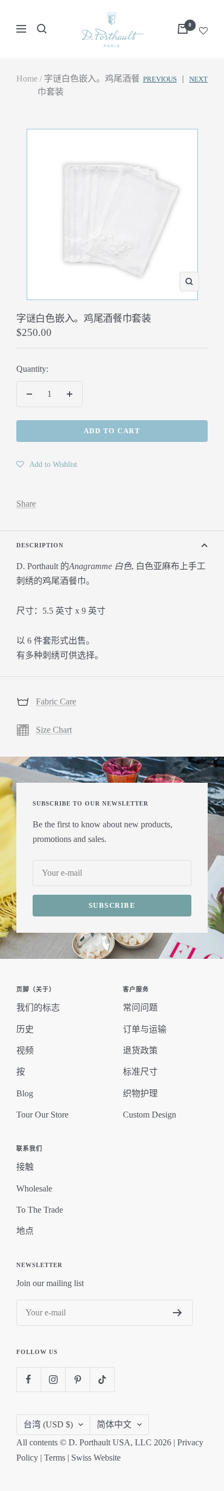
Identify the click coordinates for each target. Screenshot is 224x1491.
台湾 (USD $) (48, 1424)
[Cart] (182, 29)
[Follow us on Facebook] (28, 1379)
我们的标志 (38, 1007)
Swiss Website (96, 1457)
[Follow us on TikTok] (102, 1379)
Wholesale (34, 1188)
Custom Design (149, 1114)
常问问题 (140, 1007)
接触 (25, 1166)
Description (40, 545)
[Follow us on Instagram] (53, 1379)
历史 (25, 1029)
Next (198, 79)
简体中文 (114, 1424)
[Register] (177, 1313)
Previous (160, 79)
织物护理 (140, 1093)
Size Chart (54, 729)
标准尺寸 (140, 1071)
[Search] (42, 29)
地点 (25, 1231)
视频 (25, 1050)
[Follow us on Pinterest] (77, 1379)
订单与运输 (144, 1029)
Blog (24, 1093)
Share (26, 503)
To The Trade (39, 1209)
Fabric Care (56, 701)
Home (27, 78)
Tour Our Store (42, 1114)
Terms (54, 1457)
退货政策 (140, 1050)
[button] (46, 464)
